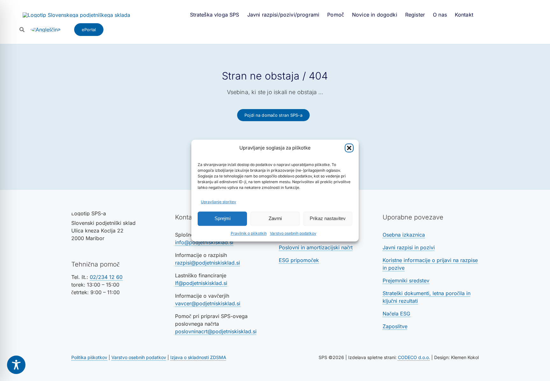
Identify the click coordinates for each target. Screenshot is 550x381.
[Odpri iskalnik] (22, 29)
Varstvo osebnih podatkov (293, 233)
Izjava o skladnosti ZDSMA (198, 357)
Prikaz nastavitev (328, 218)
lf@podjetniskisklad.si (201, 283)
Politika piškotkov (89, 357)
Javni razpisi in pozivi (409, 247)
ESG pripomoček (299, 260)
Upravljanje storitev (218, 201)
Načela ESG (396, 313)
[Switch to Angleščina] (45, 29)
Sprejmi (222, 218)
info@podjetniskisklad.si (204, 242)
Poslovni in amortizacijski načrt (316, 247)
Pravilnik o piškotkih (249, 233)
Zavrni (275, 218)
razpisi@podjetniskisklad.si (207, 263)
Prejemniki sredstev (406, 280)
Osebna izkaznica (404, 235)
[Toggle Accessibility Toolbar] (16, 365)
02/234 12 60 (106, 277)
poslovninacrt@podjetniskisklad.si (216, 331)
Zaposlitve (395, 326)
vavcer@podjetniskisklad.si (207, 303)
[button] (349, 148)
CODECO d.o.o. (414, 357)
